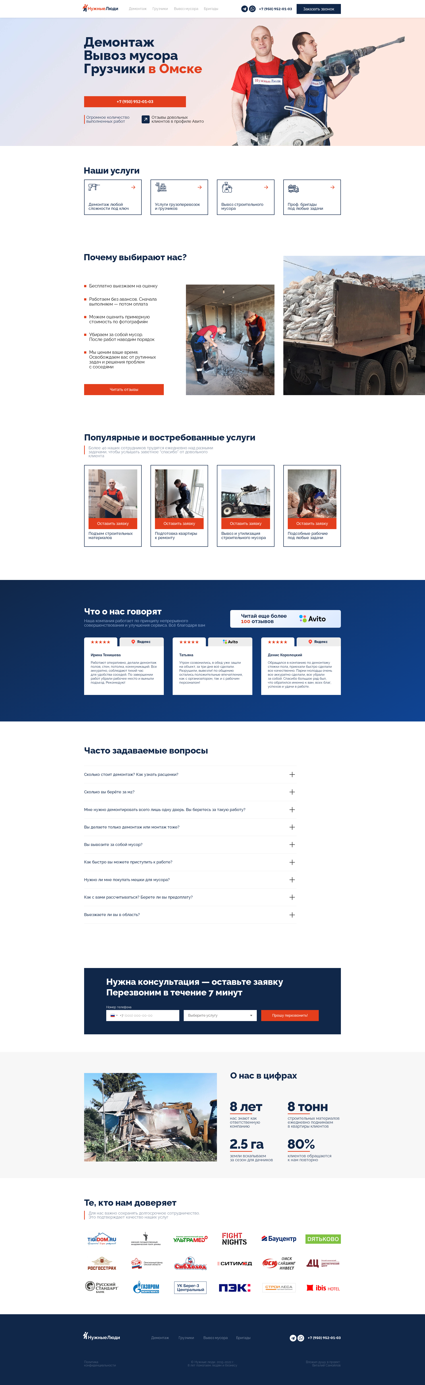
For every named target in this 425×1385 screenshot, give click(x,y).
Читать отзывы (124, 389)
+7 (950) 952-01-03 (275, 9)
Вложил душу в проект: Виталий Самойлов (323, 1363)
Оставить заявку (113, 523)
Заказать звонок (318, 9)
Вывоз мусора (186, 9)
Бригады (211, 9)
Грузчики (160, 9)
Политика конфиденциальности (100, 1363)
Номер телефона (118, 1007)
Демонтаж (138, 9)
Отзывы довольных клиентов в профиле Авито (178, 119)
